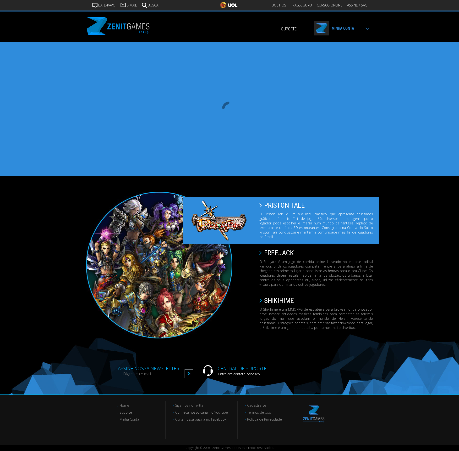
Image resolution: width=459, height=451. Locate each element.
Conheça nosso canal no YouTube (201, 412)
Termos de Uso (259, 412)
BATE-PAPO (106, 5)
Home (124, 405)
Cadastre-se (256, 405)
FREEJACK (279, 253)
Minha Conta (129, 419)
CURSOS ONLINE (329, 5)
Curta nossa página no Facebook (200, 419)
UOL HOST (280, 5)
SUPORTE (288, 28)
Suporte (126, 412)
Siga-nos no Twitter (190, 405)
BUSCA (153, 5)
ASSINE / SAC (357, 5)
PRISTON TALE (284, 205)
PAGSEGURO (302, 5)
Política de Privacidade (264, 419)
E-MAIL (131, 5)
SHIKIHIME (279, 300)
